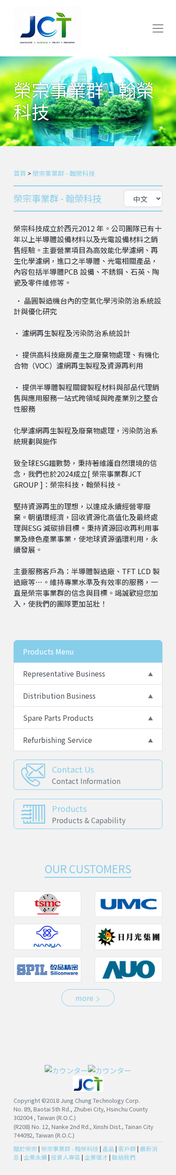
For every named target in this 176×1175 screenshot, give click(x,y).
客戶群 (127, 1148)
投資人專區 (65, 1157)
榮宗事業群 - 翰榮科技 (63, 173)
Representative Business (64, 673)
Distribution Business (59, 695)
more (85, 997)
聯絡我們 (123, 1157)
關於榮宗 (25, 1148)
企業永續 (35, 1157)
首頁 (20, 173)
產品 (108, 1148)
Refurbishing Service (57, 739)
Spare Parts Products (58, 717)
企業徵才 (96, 1157)
